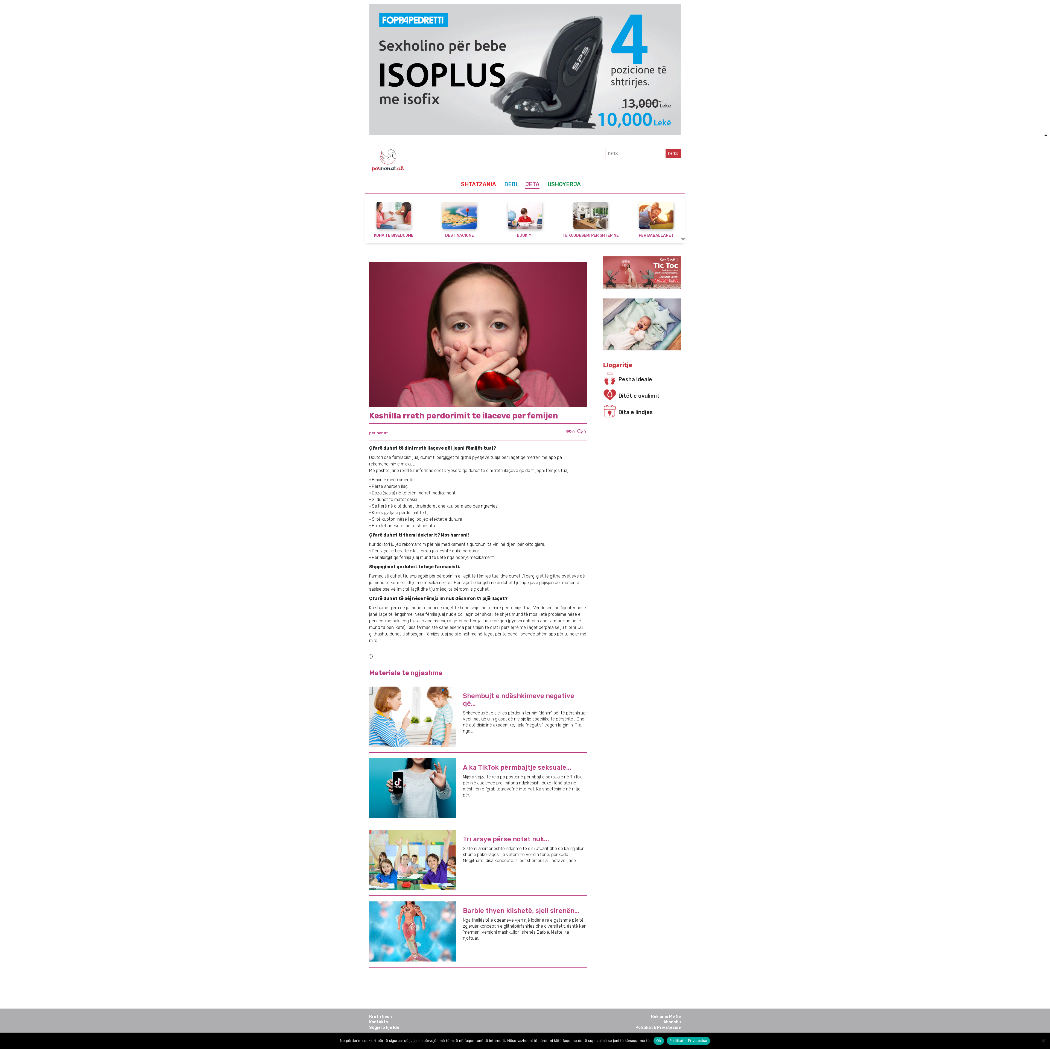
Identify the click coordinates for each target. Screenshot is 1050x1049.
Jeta (532, 184)
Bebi (510, 184)
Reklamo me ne (666, 1016)
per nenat (378, 433)
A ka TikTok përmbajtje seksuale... (517, 767)
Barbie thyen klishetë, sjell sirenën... (521, 911)
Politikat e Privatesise (658, 1027)
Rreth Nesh (380, 1016)
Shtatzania (478, 184)
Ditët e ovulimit (639, 395)
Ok (658, 1040)
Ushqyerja (564, 184)
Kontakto (378, 1021)
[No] (1043, 1041)
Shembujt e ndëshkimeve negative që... (518, 699)
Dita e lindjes (635, 412)
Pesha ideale (635, 379)
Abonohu (672, 1021)
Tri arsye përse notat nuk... (506, 839)
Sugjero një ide (384, 1027)
